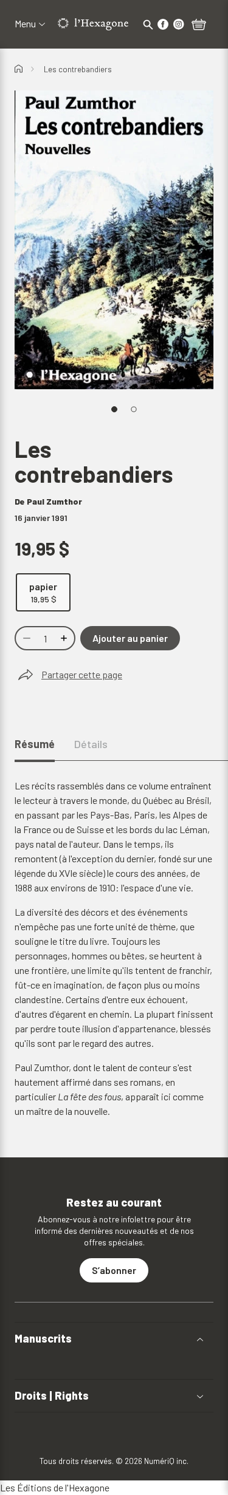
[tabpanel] (114, 948)
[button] (114, 1339)
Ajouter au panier (130, 638)
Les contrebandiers (78, 69)
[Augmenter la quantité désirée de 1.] (65, 638)
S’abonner (114, 1270)
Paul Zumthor (54, 501)
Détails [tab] (91, 744)
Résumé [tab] (35, 744)
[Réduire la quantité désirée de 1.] (25, 638)
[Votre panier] (199, 25)
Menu (25, 23)
